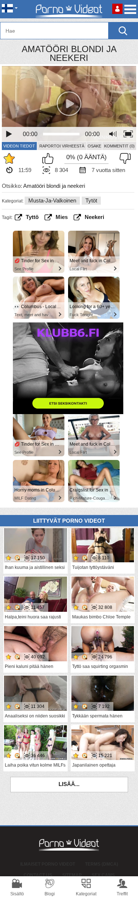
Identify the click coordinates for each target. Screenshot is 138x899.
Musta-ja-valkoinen (52, 200)
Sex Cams (103, 875)
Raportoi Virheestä (61, 146)
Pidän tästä (49, 158)
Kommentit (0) (119, 146)
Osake (94, 146)
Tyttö (32, 217)
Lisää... (69, 784)
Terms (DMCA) (101, 864)
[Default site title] (69, 9)
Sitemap (72, 875)
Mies (62, 217)
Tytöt (91, 200)
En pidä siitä (123, 158)
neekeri (94, 217)
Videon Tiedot (19, 146)
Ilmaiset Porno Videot (47, 864)
